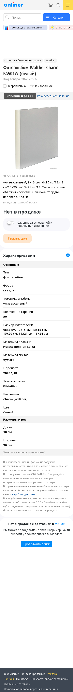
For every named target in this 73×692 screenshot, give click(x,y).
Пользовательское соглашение (50, 679)
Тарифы (9, 679)
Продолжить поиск (36, 544)
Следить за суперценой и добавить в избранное (34, 224)
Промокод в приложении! (26, 27)
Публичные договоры (17, 684)
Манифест (22, 679)
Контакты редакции (33, 674)
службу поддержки (23, 494)
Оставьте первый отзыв (21, 175)
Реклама (52, 674)
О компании (11, 674)
